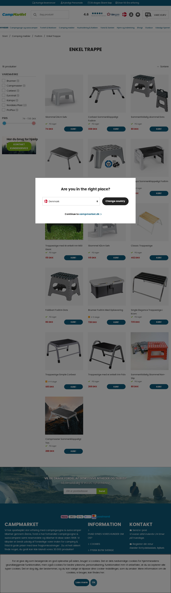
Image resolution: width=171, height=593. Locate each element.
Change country (115, 201)
